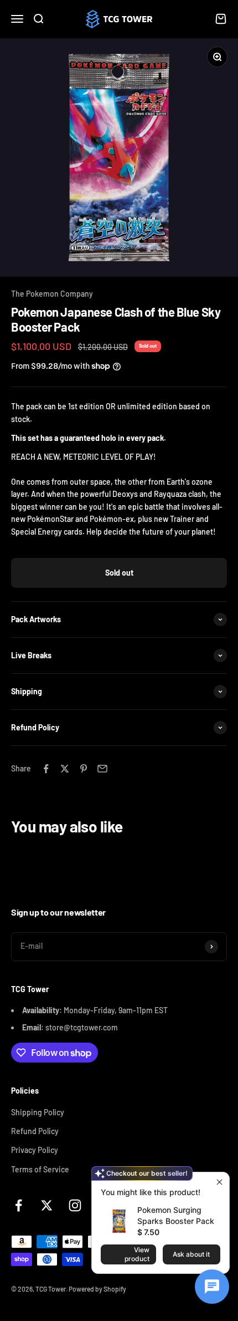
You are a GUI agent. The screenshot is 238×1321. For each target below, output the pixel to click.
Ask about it (191, 1254)
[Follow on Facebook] (18, 1205)
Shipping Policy (37, 1112)
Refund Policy (35, 1131)
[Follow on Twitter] (46, 1205)
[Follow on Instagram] (75, 1205)
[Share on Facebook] (46, 768)
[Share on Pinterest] (83, 768)
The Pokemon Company (52, 293)
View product (137, 1254)
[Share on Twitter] (64, 768)
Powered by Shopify (97, 1289)
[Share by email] (102, 768)
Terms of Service (40, 1169)
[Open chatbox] (212, 1286)
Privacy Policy (34, 1150)
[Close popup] (219, 1182)
